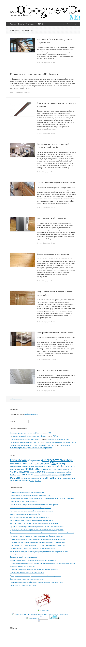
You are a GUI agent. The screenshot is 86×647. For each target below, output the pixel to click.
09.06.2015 (40, 207)
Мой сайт (17, 12)
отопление (27, 474)
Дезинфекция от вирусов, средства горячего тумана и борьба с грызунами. (35, 576)
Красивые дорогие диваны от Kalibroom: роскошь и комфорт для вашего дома (36, 582)
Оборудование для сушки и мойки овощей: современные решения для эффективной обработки (42, 563)
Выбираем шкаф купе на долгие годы (55, 332)
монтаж (48, 472)
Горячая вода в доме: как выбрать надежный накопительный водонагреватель (36, 530)
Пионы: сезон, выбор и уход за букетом (23, 501)
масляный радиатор (19, 471)
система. (24, 478)
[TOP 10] (75, 24)
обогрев (69, 472)
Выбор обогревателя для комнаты (53, 253)
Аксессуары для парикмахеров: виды (23, 585)
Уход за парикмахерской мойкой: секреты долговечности (29, 517)
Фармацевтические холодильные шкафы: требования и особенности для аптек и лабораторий (42, 533)
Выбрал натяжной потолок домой (53, 370)
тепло (73, 478)
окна (12, 474)
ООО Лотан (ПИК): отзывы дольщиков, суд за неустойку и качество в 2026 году (37, 545)
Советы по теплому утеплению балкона (56, 182)
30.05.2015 (40, 243)
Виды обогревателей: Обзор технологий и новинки (27, 573)
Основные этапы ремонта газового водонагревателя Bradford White (33, 560)
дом (53, 462)
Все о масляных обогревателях (51, 218)
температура (66, 478)
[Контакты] (67, 24)
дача (37, 463)
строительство (50, 477)
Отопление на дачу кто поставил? (58, 439)
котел (50, 469)
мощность (54, 472)
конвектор (31, 469)
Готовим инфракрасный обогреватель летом (61, 442)
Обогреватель (52, 459)
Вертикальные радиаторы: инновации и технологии (27, 492)
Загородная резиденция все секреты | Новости (26, 433)
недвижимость (62, 472)
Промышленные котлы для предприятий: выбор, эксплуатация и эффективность (37, 539)
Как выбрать (18, 460)
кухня (70, 469)
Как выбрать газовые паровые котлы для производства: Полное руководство (36, 536)
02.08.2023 (40, 63)
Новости (26, 92)
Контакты (21, 24)
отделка (17, 475)
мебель (41, 471)
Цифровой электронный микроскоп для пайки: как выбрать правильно (34, 569)
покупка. (36, 475)
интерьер (61, 463)
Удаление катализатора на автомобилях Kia (25, 514)
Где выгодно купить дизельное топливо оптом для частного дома (32, 548)
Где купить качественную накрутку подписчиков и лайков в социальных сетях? (37, 526)
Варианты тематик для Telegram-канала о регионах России (30, 495)
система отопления (33, 478)
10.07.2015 (40, 133)
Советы (53, 359)
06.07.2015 (40, 172)
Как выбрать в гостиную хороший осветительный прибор (53, 145)
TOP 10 (40, 24)
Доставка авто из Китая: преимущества (23, 557)
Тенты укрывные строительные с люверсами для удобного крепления (34, 523)
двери (42, 463)
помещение (46, 474)
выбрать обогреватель (25, 463)
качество (13, 469)
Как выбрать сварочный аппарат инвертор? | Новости (28, 436)
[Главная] (64, 24)
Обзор (53, 63)
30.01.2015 (40, 391)
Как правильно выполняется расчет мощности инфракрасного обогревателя (40, 446)
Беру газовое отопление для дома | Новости (25, 439)
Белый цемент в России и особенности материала (27, 579)
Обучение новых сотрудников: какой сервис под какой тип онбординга (34, 505)
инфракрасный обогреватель (58, 466)
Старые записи (16, 399)
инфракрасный (37, 466)
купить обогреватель (60, 469)
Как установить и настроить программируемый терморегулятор (31, 520)
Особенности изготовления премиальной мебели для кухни (30, 508)
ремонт (15, 477)
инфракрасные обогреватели (21, 466)
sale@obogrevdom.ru (31, 414)
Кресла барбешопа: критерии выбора (22, 566)
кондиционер (43, 469)
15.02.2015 (40, 359)
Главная (13, 24)
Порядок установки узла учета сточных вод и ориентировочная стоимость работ (37, 542)
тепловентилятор (20, 480)
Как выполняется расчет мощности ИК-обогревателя (35, 74)
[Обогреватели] (71, 24)
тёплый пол (38, 481)
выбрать (12, 463)
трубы (32, 481)
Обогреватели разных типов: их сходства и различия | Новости (31, 445)
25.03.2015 (40, 322)
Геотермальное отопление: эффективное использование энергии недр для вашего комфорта (42, 498)
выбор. (68, 460)
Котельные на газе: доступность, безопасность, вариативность (31, 511)
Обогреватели (31, 24)
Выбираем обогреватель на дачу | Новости (24, 442)
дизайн (46, 463)
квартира (20, 469)
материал (33, 472)
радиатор (67, 474)
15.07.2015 (13, 92)
